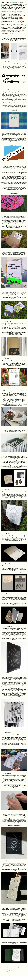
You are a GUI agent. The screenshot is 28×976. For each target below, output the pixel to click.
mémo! (20, 334)
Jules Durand (18, 38)
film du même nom (11, 909)
